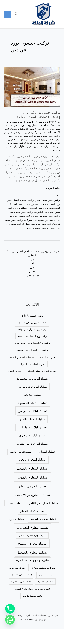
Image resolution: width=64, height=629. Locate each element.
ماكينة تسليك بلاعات (32, 595)
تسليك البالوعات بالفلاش (32, 387)
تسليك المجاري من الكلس (43, 503)
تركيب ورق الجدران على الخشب (32, 349)
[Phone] (10, 609)
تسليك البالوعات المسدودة (32, 378)
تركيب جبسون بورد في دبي (46, 139)
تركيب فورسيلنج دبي (20, 139)
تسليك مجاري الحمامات (32, 527)
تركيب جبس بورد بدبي (48, 135)
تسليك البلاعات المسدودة (32, 403)
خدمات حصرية (32, 275)
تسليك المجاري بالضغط (32, 468)
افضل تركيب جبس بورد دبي (40, 204)
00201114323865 (25, 619)
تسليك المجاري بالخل (32, 459)
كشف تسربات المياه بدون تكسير (32, 588)
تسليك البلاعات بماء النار (32, 427)
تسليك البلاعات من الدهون (32, 444)
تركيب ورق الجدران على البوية (32, 336)
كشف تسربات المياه (21, 581)
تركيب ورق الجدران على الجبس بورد (32, 342)
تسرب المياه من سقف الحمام (42, 370)
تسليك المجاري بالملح (32, 486)
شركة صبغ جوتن (17, 567)
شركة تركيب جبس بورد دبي (45, 223)
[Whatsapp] (10, 620)
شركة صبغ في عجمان (22, 574)
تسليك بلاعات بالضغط (43, 519)
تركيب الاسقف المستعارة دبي (28, 128)
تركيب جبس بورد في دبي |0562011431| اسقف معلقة (38, 114)
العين (32, 263)
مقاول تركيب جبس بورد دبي (40, 227)
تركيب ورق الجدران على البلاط (32, 329)
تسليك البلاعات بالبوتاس (32, 411)
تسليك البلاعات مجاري (32, 435)
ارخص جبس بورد (16, 121)
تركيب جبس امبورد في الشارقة (21, 132)
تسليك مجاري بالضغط (32, 552)
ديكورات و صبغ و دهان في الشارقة (32, 560)
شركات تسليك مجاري (43, 567)
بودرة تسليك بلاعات (32, 315)
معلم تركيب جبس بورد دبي (41, 146)
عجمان (32, 271)
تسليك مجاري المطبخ (32, 543)
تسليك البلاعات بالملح (32, 419)
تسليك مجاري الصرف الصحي (32, 535)
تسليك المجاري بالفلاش (32, 477)
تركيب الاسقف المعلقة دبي (30, 207)
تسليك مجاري (16, 519)
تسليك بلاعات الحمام (32, 511)
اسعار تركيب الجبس (49, 125)
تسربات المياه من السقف (21, 357)
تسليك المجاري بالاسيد (20, 451)
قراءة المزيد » (53, 188)
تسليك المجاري (46, 451)
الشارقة (32, 259)
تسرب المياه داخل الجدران (32, 364)
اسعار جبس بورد (29, 125)
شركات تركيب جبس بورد (47, 142)
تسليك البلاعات (32, 395)
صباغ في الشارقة (45, 581)
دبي (58, 121)
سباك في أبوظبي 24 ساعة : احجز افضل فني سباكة (32, 251)
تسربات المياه (48, 357)
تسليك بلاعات (14, 503)
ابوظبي (32, 255)
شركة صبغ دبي (46, 574)
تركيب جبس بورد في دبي (22, 135)
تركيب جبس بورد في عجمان (32, 322)
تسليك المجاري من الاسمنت (32, 495)
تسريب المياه (15, 370)
